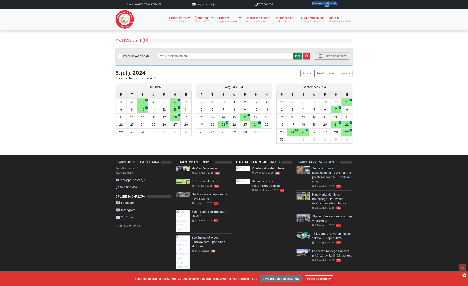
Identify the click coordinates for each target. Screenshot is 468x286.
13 (176, 109)
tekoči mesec (326, 73)
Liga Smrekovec (312, 19)
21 (225, 124)
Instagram (127, 210)
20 (176, 116)
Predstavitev (178, 19)
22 (348, 124)
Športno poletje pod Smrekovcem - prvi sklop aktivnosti (208, 242)
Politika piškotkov (319, 279)
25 (304, 131)
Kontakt (339, 19)
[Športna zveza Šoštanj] (324, 4)
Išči (297, 56)
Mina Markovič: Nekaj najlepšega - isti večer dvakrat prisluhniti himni (329, 199)
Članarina (202, 19)
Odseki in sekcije (257, 19)
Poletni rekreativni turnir (269, 168)
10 (144, 109)
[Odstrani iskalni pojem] (306, 56)
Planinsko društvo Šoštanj (144, 4)
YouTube (126, 217)
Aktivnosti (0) (132, 40)
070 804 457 (265, 4)
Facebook (127, 203)
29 (348, 131)
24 (257, 124)
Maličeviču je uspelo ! (206, 168)
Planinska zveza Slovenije (317, 162)
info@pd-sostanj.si (132, 180)
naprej (344, 73)
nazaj (308, 73)
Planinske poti (285, 19)
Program (227, 19)
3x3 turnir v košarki (205, 181)
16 (246, 116)
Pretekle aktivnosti (136, 56)
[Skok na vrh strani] (462, 267)
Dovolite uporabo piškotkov (281, 279)
